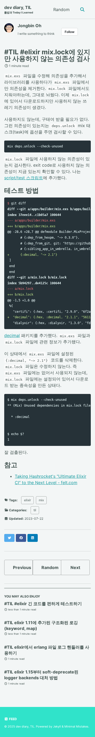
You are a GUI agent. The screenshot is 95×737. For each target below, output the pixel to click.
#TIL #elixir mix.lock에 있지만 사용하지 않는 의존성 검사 (47, 55)
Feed (12, 719)
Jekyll (57, 726)
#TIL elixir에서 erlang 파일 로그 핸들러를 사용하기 (46, 650)
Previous (22, 567)
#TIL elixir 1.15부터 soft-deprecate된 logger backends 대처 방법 (41, 674)
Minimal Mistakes (76, 726)
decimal (12, 335)
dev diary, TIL (18, 9)
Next (75, 567)
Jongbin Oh (29, 25)
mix (41, 500)
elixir (27, 500)
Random (61, 9)
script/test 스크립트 (23, 177)
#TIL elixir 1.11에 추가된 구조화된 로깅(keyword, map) (41, 625)
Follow (69, 32)
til (35, 510)
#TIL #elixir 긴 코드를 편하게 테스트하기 (43, 603)
